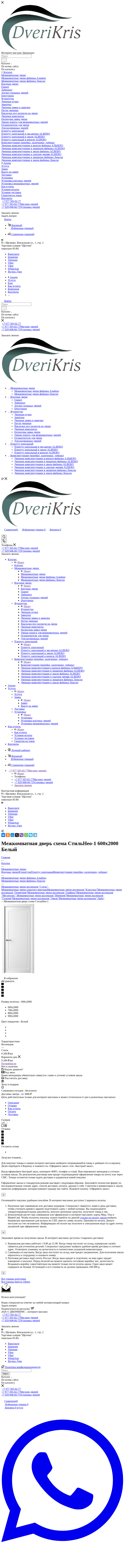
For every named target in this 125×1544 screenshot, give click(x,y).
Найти (5, 1374)
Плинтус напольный (32, 647)
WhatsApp (13, 268)
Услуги (18, 694)
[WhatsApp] (26, 835)
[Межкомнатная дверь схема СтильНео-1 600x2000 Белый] (18, 975)
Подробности (8, 1063)
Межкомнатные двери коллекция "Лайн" (81, 898)
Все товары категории (13, 1278)
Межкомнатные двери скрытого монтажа (24, 889)
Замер (24, 703)
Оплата (12, 1111)
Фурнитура (27, 609)
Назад (21, 562)
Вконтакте (13, 254)
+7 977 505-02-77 (11, 201)
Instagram (13, 257)
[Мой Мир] (12, 835)
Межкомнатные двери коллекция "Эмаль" (35, 898)
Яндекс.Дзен (15, 271)
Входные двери (29, 588)
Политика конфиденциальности (23, 1367)
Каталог (18, 565)
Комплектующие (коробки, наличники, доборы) (47, 665)
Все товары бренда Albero (15, 1281)
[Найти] (4, 60)
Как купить (20, 732)
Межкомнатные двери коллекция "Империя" (41, 895)
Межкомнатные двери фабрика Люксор (23, 880)
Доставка (13, 1114)
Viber (11, 263)
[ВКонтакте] (3, 835)
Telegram (12, 260)
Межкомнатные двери (33, 574)
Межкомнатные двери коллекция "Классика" (72, 889)
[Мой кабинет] (2, 533)
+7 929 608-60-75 (20, 207)
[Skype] (31, 835)
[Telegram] (35, 835)
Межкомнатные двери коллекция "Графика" (51, 892)
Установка (26, 717)
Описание (13, 1102)
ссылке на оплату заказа (93, 1217)
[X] (17, 835)
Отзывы (12, 1105)
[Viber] (21, 835)
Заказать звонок (23, 785)
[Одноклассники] (8, 835)
